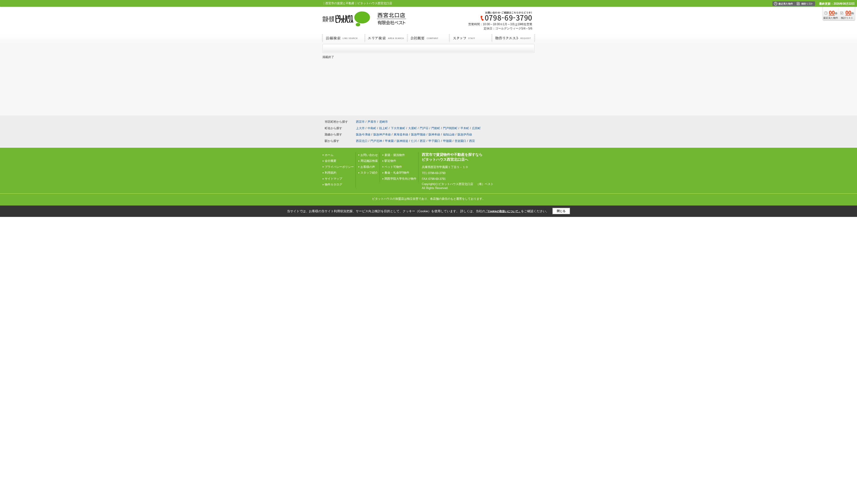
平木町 (464, 128)
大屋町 (412, 128)
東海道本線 (401, 134)
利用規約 (330, 172)
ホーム (329, 155)
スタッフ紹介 (369, 172)
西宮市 (360, 121)
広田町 (476, 128)
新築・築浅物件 (395, 155)
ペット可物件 (393, 166)
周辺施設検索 (369, 160)
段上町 (383, 128)
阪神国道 (402, 141)
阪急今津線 (363, 134)
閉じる (561, 211)
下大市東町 (398, 128)
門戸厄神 (376, 141)
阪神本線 (434, 134)
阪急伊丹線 (465, 134)
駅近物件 (390, 160)
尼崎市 (383, 121)
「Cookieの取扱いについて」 (503, 211)
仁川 (414, 141)
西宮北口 (362, 141)
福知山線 (449, 134)
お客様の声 (367, 166)
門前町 (435, 128)
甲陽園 (447, 141)
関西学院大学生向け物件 (400, 178)
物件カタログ (333, 184)
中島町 (372, 128)
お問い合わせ (369, 155)
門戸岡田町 (450, 128)
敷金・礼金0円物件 (397, 172)
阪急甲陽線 (418, 134)
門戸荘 (424, 128)
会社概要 (330, 160)
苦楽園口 (460, 141)
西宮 (423, 141)
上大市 (360, 128)
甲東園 (389, 141)
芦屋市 (372, 121)
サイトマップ (333, 178)
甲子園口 (434, 141)
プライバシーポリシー (339, 166)
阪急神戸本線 (382, 134)
